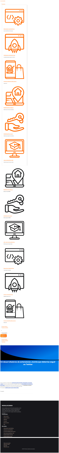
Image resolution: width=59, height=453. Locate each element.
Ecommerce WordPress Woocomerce (10, 81)
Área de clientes (5, 330)
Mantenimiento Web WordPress (9, 268)
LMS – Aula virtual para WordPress (9, 242)
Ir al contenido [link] (2, 0)
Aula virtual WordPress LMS (8, 160)
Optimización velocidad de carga (9, 55)
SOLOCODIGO (4, 2)
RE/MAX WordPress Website (8, 107)
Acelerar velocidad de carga (8, 294)
